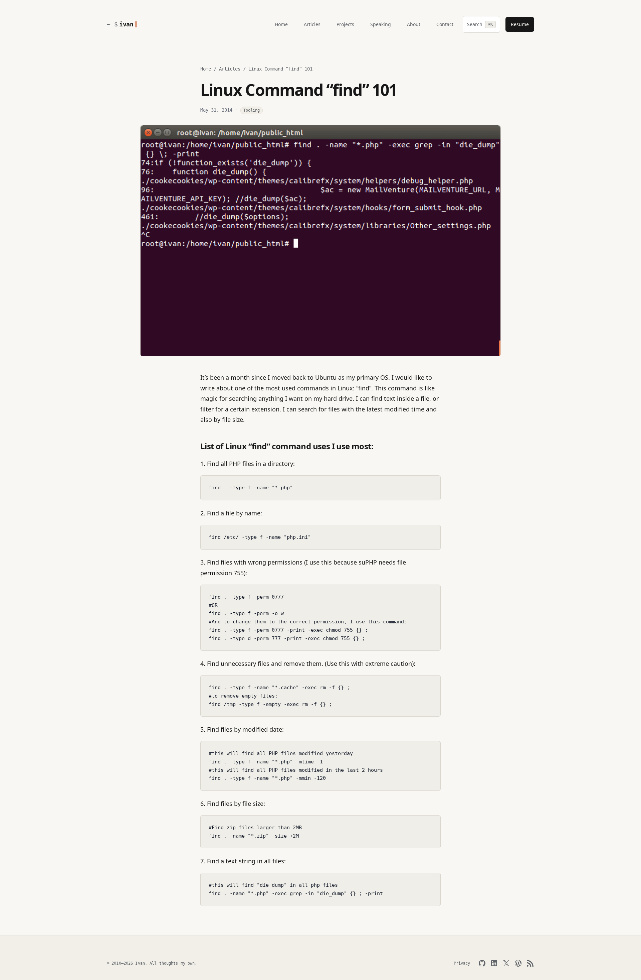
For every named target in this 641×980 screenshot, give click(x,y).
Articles (229, 69)
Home (205, 69)
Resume (520, 24)
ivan (126, 24)
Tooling (251, 110)
